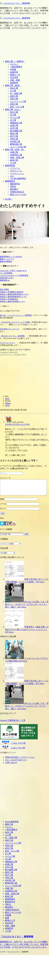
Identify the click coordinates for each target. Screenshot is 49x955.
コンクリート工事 (18, 101)
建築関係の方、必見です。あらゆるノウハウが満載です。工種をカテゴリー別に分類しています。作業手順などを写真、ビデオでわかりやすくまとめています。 (24, 944)
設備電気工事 (16, 155)
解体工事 (14, 160)
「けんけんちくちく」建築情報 (16, 936)
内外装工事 (15, 141)
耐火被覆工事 (16, 131)
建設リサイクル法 (18, 194)
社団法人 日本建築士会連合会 (11, 292)
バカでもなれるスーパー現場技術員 (14, 275)
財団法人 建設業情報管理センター (13, 297)
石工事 (13, 115)
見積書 (13, 69)
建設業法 (14, 189)
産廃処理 (14, 83)
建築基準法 (15, 184)
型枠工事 (14, 99)
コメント (5, 478)
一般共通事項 (16, 67)
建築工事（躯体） (13, 85)
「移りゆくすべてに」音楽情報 (12, 336)
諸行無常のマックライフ (9, 329)
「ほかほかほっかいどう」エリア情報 (15, 322)
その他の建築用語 (18, 178)
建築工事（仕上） (13, 109)
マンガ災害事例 (6, 273)
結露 (7, 918)
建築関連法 (10, 181)
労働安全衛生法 (17, 192)
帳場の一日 (15, 75)
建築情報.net (5, 280)
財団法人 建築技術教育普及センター (14, 294)
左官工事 (14, 128)
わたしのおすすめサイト (16, 760)
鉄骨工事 (14, 104)
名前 (2, 499)
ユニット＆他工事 (18, 147)
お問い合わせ (11, 762)
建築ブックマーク (7, 259)
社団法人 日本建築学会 (9, 299)
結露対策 (14, 72)
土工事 (13, 91)
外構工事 (14, 152)
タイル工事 (15, 117)
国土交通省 (4, 289)
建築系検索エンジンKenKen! (11, 257)
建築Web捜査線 (6, 261)
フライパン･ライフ (7, 343)
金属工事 (14, 125)
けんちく (14, 64)
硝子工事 (14, 136)
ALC (12, 176)
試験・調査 (15, 80)
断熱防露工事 (16, 144)
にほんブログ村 (19, 743)
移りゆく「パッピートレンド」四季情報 (16, 315)
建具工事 (14, 133)
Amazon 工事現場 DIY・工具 (13, 720)
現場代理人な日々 (7, 278)
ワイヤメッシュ (17, 173)
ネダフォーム (16, 171)
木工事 (13, 120)
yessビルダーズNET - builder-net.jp (13, 271)
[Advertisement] (24, 45)
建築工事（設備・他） (15, 149)
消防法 (13, 186)
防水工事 (14, 112)
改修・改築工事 (17, 157)
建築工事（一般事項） (15, 61)
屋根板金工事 (16, 123)
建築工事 (9, 824)
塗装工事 (14, 139)
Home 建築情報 (11, 822)
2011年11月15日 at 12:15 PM (17, 424)
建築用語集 (10, 165)
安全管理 (14, 77)
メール (3, 504)
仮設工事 (14, 88)
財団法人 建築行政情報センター (12, 301)
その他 (13, 163)
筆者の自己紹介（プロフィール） (20, 757)
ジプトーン (15, 168)
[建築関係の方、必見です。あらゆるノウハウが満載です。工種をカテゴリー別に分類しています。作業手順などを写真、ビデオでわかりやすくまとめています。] (15, 3)
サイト (3, 508)
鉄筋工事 (14, 96)
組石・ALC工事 (17, 107)
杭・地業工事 (16, 93)
